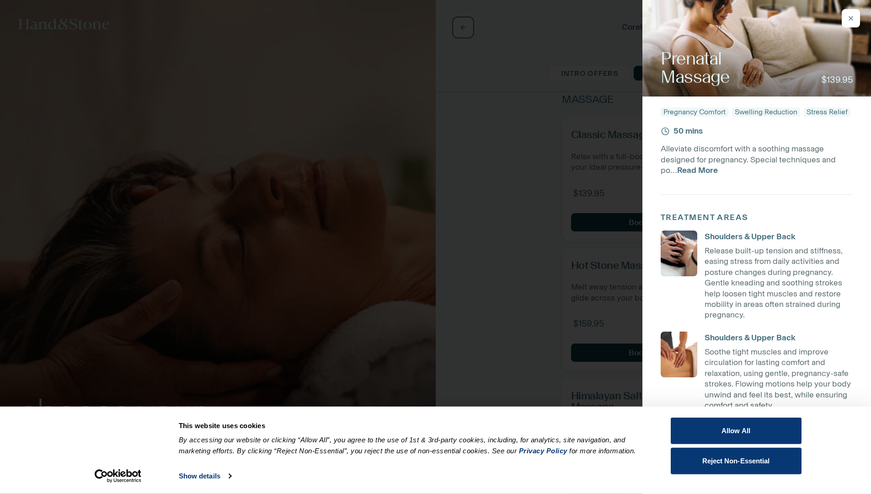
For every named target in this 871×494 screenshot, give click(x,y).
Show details (199, 476)
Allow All (735, 431)
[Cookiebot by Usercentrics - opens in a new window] (118, 476)
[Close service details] (851, 18)
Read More (697, 170)
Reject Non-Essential (736, 460)
